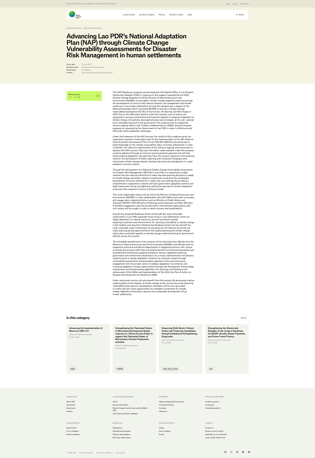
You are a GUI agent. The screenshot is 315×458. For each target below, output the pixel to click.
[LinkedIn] (237, 452)
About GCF (70, 402)
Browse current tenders (214, 431)
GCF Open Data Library (122, 438)
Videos (161, 428)
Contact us (209, 428)
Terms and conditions (104, 453)
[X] (243, 452)
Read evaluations (73, 434)
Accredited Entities (166, 405)
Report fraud (71, 428)
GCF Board (244, 4)
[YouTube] (249, 452)
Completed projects (212, 408)
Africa (115, 402)
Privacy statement (86, 453)
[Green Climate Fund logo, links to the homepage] (76, 15)
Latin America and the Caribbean (125, 414)
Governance (71, 408)
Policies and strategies (121, 434)
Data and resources (73, 28)
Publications (117, 428)
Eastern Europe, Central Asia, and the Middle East (130, 409)
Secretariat (70, 405)
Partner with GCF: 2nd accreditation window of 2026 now (90, 4)
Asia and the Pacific (120, 405)
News (228, 4)
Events (234, 4)
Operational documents (93, 28)
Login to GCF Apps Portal (215, 438)
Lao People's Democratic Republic (97, 72)
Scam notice (120, 453)
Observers (163, 411)
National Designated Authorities (171, 402)
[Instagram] (231, 452)
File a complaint (72, 431)
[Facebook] (225, 452)
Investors (162, 408)
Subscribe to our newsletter (216, 434)
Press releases (164, 431)
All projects (209, 405)
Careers (69, 411)
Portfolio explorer (212, 402)
